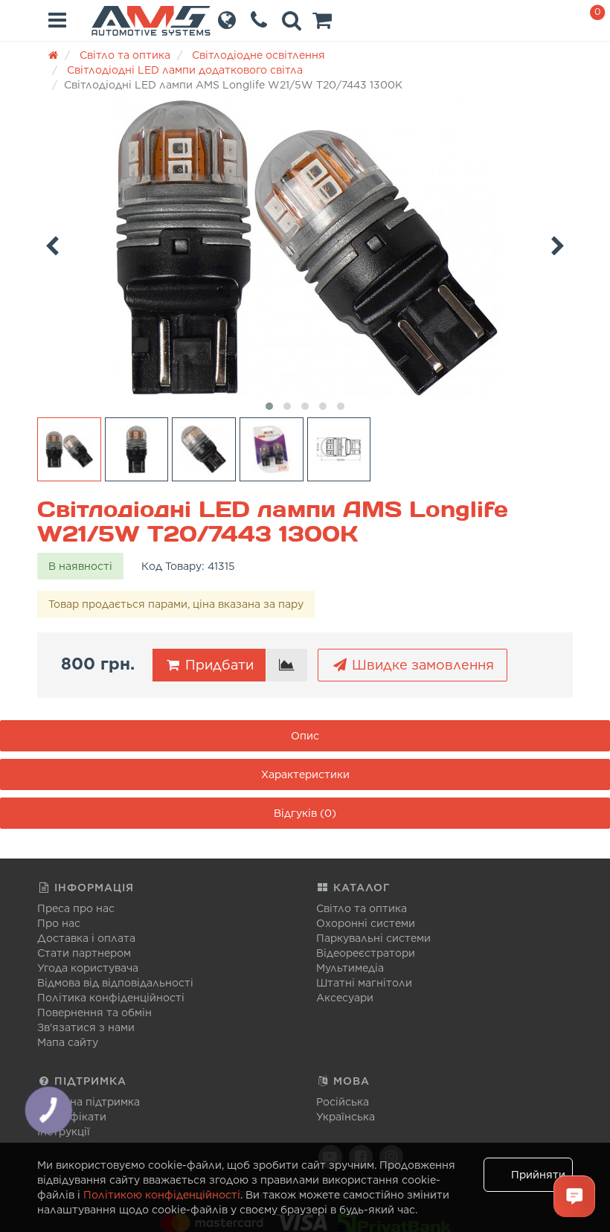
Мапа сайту (67, 1042)
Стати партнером (84, 953)
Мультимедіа (350, 968)
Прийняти (538, 1175)
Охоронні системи (365, 923)
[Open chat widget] (574, 1196)
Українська (345, 1117)
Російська (342, 1102)
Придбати (218, 665)
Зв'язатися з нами (86, 1027)
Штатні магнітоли (364, 983)
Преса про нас (76, 908)
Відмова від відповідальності (115, 983)
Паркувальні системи (373, 938)
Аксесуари (344, 998)
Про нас (58, 923)
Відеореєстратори (365, 953)
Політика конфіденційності (110, 998)
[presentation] (52, 243)
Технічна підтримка (88, 1102)
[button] (322, 24)
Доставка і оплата (86, 938)
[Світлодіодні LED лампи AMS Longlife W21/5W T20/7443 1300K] (305, 247)
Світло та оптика (361, 908)
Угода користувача (87, 968)
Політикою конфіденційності (161, 1195)
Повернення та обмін (94, 1012)
